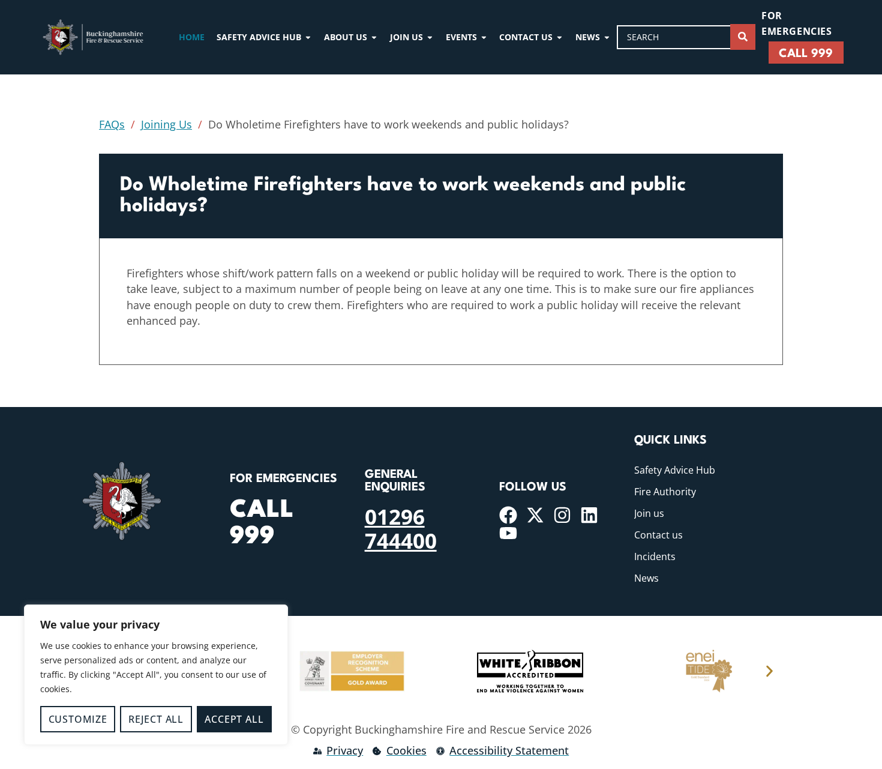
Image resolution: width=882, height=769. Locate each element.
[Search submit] (742, 37)
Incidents (655, 556)
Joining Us (166, 124)
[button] (769, 671)
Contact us (658, 534)
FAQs (112, 124)
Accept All (234, 719)
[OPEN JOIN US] (430, 37)
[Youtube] (508, 533)
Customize (78, 719)
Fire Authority (665, 491)
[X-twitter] (535, 515)
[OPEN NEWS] (607, 37)
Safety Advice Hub (674, 470)
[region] (156, 675)
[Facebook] (508, 515)
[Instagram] (562, 515)
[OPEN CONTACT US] (559, 37)
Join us (649, 513)
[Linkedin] (589, 515)
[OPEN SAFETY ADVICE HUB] (308, 37)
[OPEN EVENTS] (484, 37)
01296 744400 (401, 528)
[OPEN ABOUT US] (374, 37)
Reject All (156, 719)
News (646, 578)
